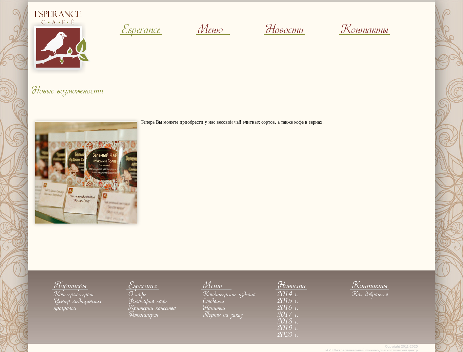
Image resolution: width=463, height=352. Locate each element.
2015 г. (287, 301)
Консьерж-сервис (74, 295)
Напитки (214, 308)
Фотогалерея (143, 315)
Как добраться (370, 295)
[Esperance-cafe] (60, 72)
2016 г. (287, 308)
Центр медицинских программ (77, 305)
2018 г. (287, 322)
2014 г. (287, 295)
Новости (284, 30)
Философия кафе (147, 301)
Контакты (364, 30)
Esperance (140, 30)
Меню (210, 30)
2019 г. (287, 328)
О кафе (137, 295)
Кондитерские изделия (229, 295)
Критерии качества (152, 308)
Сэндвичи (213, 301)
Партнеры (70, 286)
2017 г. (287, 315)
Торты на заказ (223, 315)
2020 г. (287, 335)
